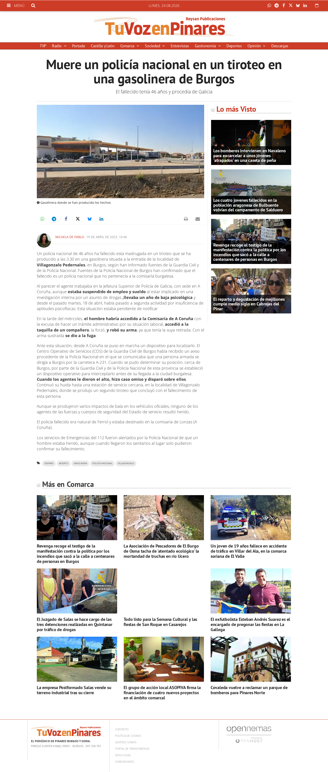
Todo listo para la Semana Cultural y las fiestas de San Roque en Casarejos (160, 621)
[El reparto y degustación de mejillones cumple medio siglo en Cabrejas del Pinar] (251, 290)
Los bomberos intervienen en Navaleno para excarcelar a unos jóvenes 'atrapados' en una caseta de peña (249, 155)
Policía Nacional (102, 463)
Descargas (279, 45)
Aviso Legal (123, 755)
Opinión (254, 45)
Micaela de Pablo (69, 237)
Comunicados (124, 762)
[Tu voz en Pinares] (164, 27)
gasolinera (80, 463)
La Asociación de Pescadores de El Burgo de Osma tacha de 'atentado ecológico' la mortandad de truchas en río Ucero (161, 551)
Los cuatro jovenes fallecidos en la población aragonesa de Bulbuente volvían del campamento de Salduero (248, 204)
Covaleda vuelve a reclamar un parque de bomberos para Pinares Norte (249, 690)
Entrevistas (180, 45)
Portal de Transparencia (132, 749)
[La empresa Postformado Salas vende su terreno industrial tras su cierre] (77, 659)
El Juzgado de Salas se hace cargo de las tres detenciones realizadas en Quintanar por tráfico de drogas (74, 624)
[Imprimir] (186, 219)
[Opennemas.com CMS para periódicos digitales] (249, 734)
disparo (49, 463)
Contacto (122, 729)
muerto (63, 463)
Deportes (234, 45)
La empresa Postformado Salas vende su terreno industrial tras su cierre (74, 690)
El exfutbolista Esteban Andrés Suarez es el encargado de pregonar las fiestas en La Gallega (250, 624)
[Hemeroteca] (316, 5)
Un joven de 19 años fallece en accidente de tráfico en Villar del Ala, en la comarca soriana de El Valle (249, 551)
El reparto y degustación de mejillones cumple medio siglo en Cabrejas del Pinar (248, 303)
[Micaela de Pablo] (44, 240)
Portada (78, 45)
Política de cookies (128, 736)
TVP (43, 45)
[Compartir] (270, 5)
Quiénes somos (126, 742)
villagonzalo (126, 463)
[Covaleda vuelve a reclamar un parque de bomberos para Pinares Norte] (251, 659)
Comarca (127, 45)
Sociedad (153, 45)
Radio (57, 45)
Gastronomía (206, 45)
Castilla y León (102, 45)
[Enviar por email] (197, 219)
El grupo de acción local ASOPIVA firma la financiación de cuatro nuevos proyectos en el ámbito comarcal (162, 693)
